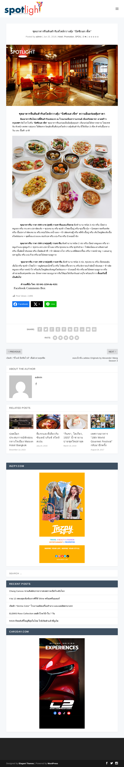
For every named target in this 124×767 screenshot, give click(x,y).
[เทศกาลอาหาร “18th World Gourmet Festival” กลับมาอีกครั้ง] (103, 421)
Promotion (69, 36)
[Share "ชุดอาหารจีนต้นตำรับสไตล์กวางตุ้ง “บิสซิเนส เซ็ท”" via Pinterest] (64, 329)
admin (39, 36)
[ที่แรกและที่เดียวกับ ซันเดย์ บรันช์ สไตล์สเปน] (48, 421)
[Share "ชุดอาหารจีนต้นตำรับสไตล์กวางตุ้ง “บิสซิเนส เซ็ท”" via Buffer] (76, 329)
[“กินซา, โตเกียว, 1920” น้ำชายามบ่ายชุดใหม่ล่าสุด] (76, 421)
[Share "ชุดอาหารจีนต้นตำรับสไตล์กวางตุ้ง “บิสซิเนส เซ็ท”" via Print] (94, 329)
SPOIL (78, 36)
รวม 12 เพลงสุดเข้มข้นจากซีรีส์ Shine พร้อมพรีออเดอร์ (34, 598)
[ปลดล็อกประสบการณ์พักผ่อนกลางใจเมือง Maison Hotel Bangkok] (21, 421)
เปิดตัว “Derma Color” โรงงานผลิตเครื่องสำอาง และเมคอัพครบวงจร (41, 606)
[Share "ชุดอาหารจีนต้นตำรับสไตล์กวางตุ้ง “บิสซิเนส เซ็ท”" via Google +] (52, 329)
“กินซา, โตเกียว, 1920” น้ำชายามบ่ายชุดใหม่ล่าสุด (73, 437)
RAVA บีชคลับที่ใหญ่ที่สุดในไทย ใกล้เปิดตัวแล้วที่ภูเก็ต (33, 621)
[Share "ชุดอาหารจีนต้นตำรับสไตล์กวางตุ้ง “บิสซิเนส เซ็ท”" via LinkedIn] (70, 329)
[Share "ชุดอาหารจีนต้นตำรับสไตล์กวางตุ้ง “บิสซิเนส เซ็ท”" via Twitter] (46, 329)
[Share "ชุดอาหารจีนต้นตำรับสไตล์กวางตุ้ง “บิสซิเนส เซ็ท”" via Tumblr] (58, 329)
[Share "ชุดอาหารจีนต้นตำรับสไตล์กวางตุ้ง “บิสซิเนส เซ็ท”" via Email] (88, 329)
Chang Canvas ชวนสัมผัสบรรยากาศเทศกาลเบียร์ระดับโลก (37, 591)
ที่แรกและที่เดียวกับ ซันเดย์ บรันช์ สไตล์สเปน (48, 437)
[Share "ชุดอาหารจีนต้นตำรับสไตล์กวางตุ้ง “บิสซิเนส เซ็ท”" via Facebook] (40, 329)
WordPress (53, 763)
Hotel (60, 36)
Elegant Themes (26, 763)
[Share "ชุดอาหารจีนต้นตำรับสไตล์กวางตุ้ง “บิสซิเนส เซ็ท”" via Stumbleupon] (82, 329)
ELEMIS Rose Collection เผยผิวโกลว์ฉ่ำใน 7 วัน (32, 613)
